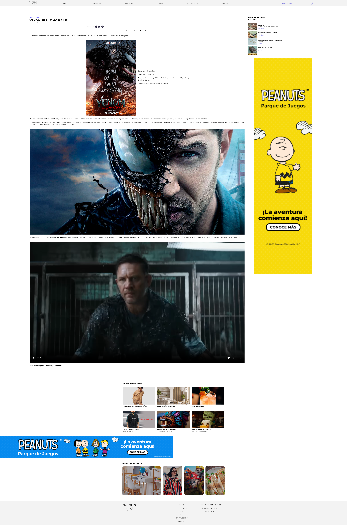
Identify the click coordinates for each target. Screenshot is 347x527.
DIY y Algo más (192, 3)
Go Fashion (129, 3)
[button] (96, 26)
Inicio (65, 3)
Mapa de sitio (210, 511)
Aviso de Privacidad (210, 508)
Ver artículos (141, 484)
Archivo (225, 3)
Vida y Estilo (96, 3)
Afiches (160, 3)
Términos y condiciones (211, 505)
